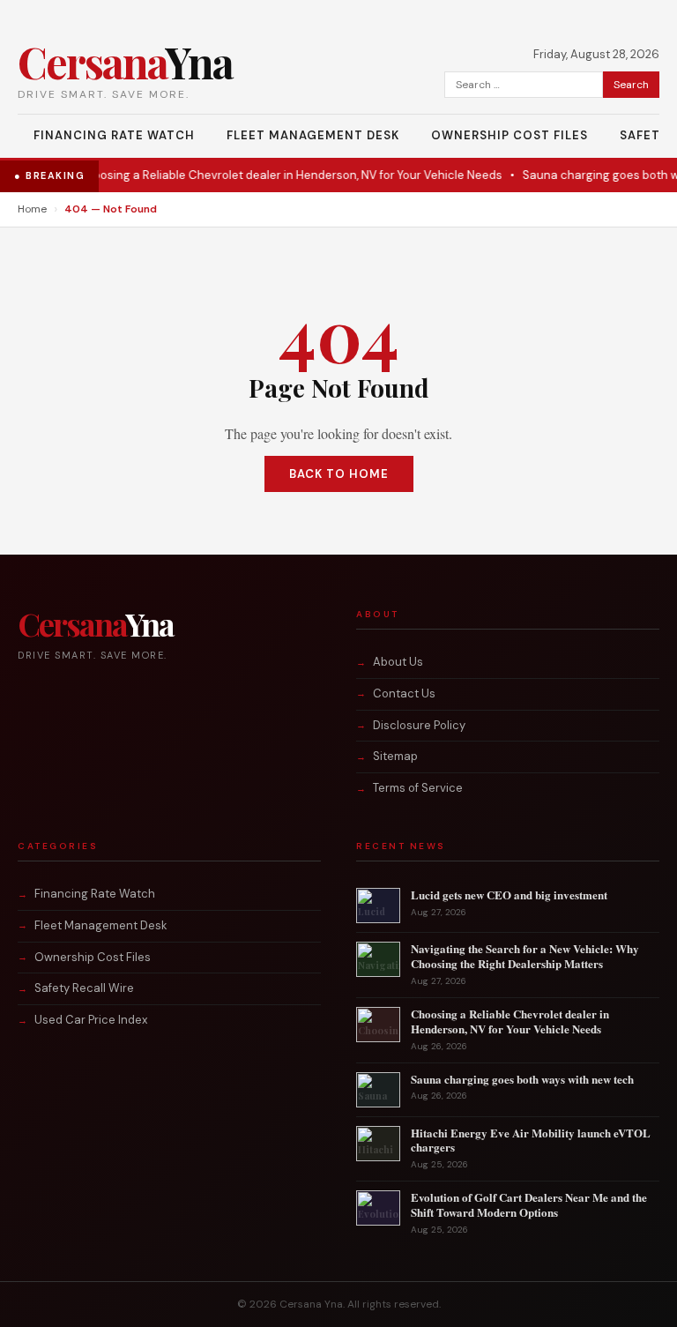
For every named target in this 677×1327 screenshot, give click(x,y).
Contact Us (404, 693)
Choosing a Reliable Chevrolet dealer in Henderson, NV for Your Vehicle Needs (272, 175)
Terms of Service (418, 787)
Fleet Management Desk (313, 135)
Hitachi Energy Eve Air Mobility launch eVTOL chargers (531, 1140)
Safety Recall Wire (84, 987)
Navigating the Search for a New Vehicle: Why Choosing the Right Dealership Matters (525, 956)
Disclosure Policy (419, 725)
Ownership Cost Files (509, 135)
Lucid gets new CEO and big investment (509, 894)
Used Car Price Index (90, 1019)
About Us (398, 661)
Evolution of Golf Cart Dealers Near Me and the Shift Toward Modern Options (529, 1204)
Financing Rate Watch (114, 135)
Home (32, 209)
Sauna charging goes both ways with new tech (522, 1078)
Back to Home (339, 473)
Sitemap (395, 756)
